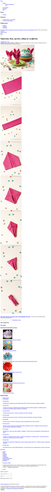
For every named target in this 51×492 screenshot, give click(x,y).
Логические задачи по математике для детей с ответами (30, 417)
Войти (4, 451)
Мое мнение (3, 325)
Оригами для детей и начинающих (26, 29)
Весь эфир (2, 449)
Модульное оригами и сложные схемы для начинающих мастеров (15, 316)
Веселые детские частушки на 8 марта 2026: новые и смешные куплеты (18, 425)
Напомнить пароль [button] (15, 484)
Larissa (7, 423)
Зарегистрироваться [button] (9, 4)
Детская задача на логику (8, 412)
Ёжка (1, 1)
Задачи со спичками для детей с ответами (23, 412)
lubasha (8, 410)
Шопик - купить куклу (13, 467)
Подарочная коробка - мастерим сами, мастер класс (14, 382)
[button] (4, 3)
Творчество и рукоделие (14, 29)
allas (7, 419)
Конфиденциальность (7, 458)
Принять (2, 489)
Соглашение (5, 457)
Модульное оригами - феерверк (9, 350)
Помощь (5, 25)
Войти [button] (4, 469)
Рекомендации (6, 459)
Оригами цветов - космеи (8, 392)
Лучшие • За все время (8, 20)
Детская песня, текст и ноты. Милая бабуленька (13, 447)
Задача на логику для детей (8, 421)
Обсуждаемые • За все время (9, 19)
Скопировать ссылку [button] (16, 320)
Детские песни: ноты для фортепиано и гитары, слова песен (37, 447)
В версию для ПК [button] (6, 462)
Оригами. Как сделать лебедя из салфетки (12, 339)
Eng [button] (6, 5)
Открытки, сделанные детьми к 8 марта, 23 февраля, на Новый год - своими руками (21, 436)
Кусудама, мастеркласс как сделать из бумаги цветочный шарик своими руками (20, 361)
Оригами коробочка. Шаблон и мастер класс (12, 372)
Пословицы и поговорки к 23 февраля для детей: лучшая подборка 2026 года (19, 441)
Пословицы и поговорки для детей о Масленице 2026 (14, 403)
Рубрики (5, 453)
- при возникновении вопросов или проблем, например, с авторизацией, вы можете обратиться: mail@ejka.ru (23, 486)
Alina (7, 401)
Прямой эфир (4, 395)
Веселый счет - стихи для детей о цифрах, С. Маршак (14, 431)
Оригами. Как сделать (5, 42)
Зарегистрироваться (4, 484)
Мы (4, 9)
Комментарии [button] (6, 397)
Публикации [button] (5, 399)
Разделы (4, 8)
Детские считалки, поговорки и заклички (36, 403)
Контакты (5, 27)
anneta (7, 415)
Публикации (5, 7)
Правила (5, 26)
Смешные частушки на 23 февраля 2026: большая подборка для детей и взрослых (20, 407)
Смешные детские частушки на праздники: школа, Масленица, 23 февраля (24, 408)
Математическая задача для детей (10, 417)
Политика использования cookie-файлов (15, 488)
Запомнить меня (5, 478)
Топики (4, 14)
